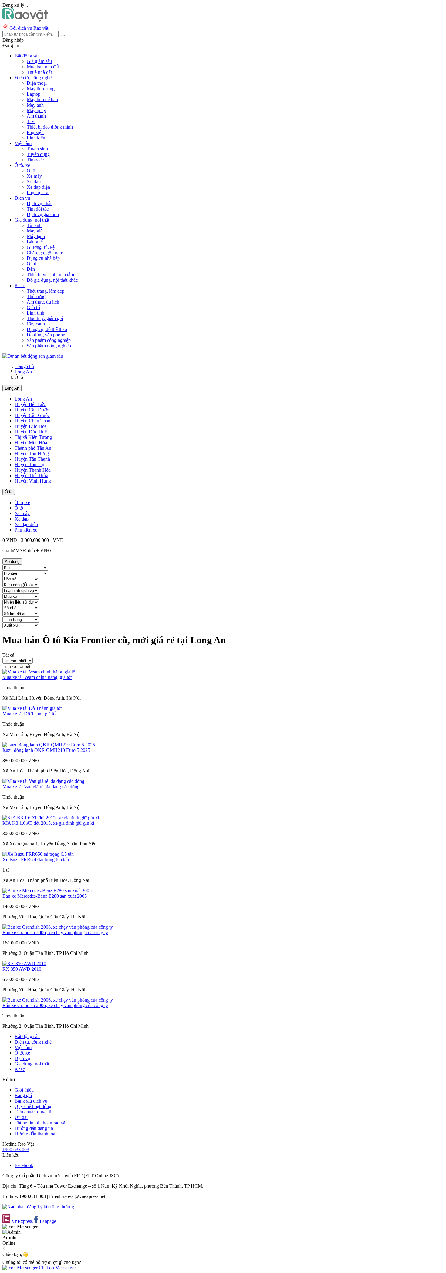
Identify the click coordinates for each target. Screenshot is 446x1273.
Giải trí (33, 307)
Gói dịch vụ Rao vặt (28, 28)
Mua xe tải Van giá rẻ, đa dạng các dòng (40, 786)
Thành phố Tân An (33, 448)
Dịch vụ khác (39, 203)
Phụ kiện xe (38, 192)
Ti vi (31, 121)
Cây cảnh (36, 323)
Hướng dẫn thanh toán (36, 1133)
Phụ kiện (35, 132)
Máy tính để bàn (42, 99)
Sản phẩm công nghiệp (49, 340)
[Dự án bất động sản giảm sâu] (32, 356)
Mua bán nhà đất (43, 66)
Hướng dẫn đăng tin (34, 1128)
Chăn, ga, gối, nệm (45, 252)
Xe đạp (34, 181)
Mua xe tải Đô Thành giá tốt (29, 713)
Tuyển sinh (37, 148)
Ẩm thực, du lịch (43, 301)
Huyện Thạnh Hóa (33, 470)
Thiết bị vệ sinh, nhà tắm (50, 274)
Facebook (24, 1165)
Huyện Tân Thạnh (32, 459)
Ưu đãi (21, 1117)
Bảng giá (23, 1095)
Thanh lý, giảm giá (45, 318)
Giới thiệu (24, 1089)
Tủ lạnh (34, 225)
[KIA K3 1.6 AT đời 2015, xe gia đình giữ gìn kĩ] (50, 817)
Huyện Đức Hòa (31, 426)
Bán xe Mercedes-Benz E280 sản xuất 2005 (44, 896)
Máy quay (36, 110)
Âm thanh (36, 116)
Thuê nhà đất (39, 72)
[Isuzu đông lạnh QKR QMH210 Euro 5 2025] (48, 744)
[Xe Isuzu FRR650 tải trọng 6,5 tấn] (38, 854)
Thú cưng (36, 296)
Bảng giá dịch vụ (31, 1100)
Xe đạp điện (38, 187)
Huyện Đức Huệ (31, 431)
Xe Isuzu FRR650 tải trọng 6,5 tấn (35, 859)
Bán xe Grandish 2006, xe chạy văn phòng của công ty (55, 932)
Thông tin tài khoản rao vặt (40, 1122)
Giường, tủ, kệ (41, 247)
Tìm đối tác (38, 209)
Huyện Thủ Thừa (31, 475)
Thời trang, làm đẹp (45, 291)
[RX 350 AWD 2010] (24, 963)
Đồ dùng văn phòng (46, 334)
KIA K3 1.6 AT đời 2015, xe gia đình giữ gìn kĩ (48, 823)
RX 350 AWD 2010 (21, 969)
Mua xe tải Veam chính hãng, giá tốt (37, 677)
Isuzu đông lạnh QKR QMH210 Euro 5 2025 (46, 750)
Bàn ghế (35, 241)
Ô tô (31, 170)
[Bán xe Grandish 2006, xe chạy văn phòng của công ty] (57, 927)
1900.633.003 (15, 1149)
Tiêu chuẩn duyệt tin (34, 1111)
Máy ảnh (35, 105)
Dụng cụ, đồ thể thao (47, 329)
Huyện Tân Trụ (29, 464)
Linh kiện (36, 137)
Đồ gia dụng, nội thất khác (52, 280)
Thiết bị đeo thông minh (50, 126)
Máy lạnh (36, 236)
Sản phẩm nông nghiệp (49, 345)
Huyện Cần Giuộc (32, 415)
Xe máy (34, 176)
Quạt (31, 263)
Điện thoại (37, 83)
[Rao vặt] (25, 19)
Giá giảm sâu (39, 61)
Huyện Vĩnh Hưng (33, 480)
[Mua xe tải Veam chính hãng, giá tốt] (39, 671)
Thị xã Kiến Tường (33, 437)
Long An (23, 371)
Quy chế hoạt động (33, 1106)
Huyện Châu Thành (34, 420)
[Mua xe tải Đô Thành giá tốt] (32, 708)
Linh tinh (35, 312)
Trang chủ (24, 366)
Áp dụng (12, 561)
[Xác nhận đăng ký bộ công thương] (38, 1206)
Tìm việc (35, 159)
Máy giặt (35, 230)
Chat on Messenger (57, 1267)
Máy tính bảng (41, 88)
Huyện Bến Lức (30, 404)
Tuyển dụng (38, 154)
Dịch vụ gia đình (43, 214)
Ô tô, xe (22, 502)
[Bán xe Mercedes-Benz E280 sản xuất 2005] (47, 890)
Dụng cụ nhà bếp (43, 258)
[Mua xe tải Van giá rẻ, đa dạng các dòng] (43, 781)
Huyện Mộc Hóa (31, 442)
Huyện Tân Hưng (32, 453)
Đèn (31, 269)
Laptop (33, 94)
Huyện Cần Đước (32, 409)
